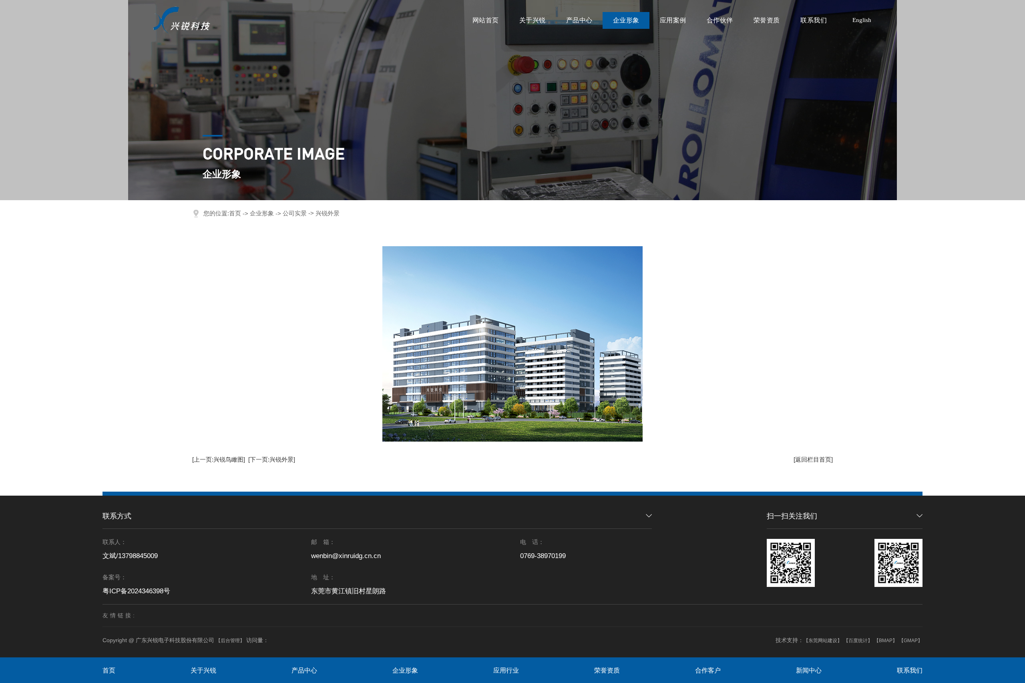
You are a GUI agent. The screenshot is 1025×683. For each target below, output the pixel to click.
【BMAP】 (885, 640)
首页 (235, 213)
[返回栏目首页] (813, 459)
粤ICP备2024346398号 (136, 591)
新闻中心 (809, 670)
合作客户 (708, 670)
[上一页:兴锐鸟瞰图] (218, 459)
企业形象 (626, 20)
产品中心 (579, 20)
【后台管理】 (230, 640)
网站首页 (485, 20)
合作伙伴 (720, 20)
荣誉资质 (767, 20)
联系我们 (813, 20)
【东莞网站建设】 (823, 640)
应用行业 (506, 670)
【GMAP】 (910, 640)
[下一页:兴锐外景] (271, 459)
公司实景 (295, 213)
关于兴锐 (532, 20)
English (861, 20)
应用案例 (673, 20)
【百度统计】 (858, 640)
